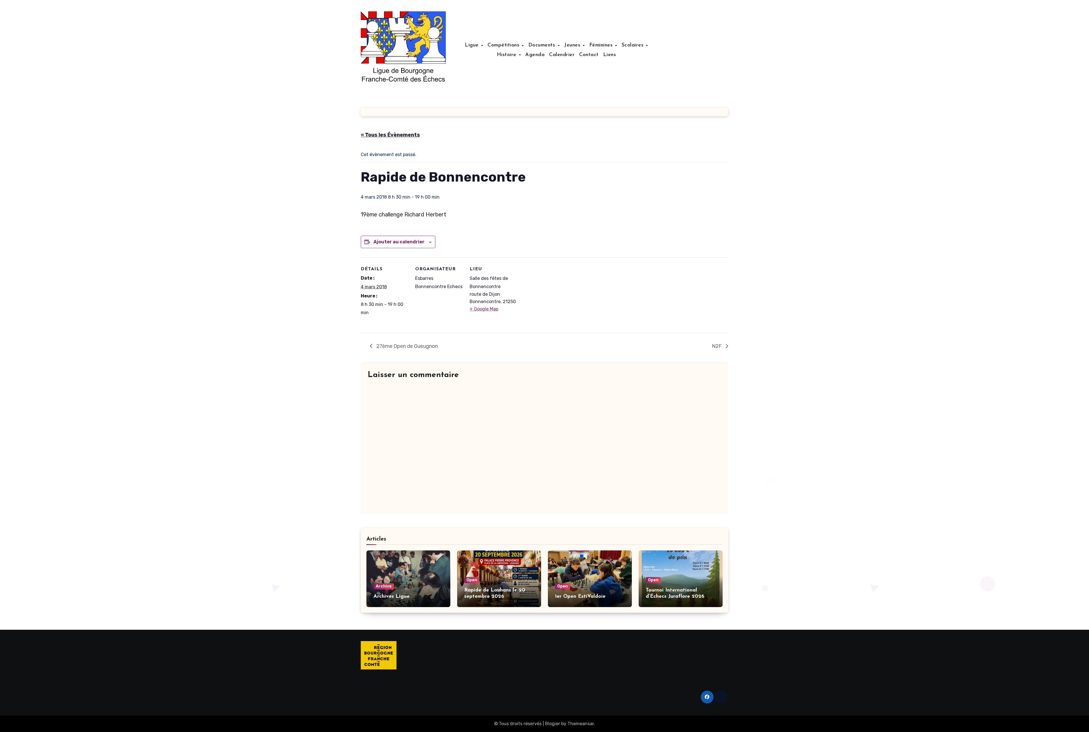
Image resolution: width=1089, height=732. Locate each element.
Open (472, 580)
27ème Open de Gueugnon (406, 346)
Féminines (602, 45)
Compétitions (504, 45)
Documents (542, 45)
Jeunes (573, 45)
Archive (384, 586)
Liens (609, 55)
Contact (589, 55)
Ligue (472, 45)
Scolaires (633, 45)
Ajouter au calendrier (399, 241)
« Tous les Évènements (390, 135)
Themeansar (580, 723)
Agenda (534, 55)
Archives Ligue (391, 596)
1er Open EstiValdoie (580, 596)
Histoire (507, 55)
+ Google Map (484, 309)
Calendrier (562, 55)
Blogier (552, 723)
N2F (717, 346)
